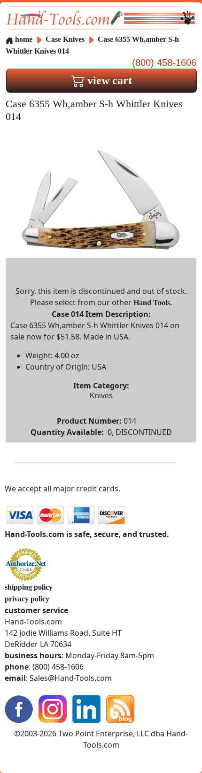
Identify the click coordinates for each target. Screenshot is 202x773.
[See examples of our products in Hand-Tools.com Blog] (120, 708)
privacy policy (27, 599)
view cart (108, 80)
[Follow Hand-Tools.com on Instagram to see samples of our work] (53, 708)
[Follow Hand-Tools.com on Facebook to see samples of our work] (19, 708)
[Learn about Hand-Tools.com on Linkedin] (86, 708)
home (22, 39)
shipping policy (29, 587)
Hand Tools (151, 303)
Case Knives (65, 39)
